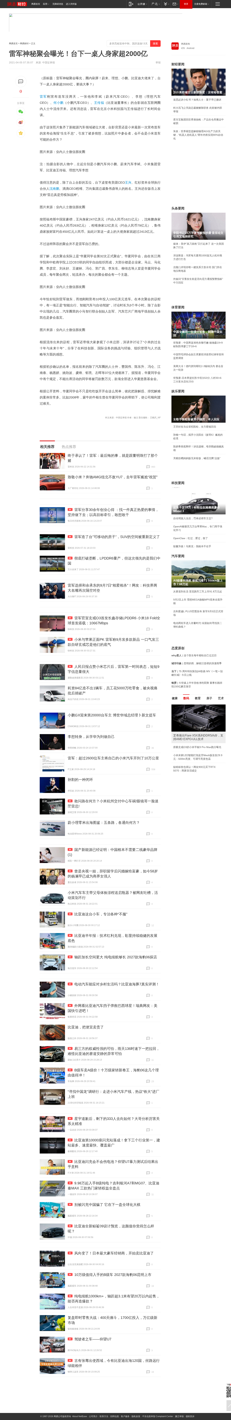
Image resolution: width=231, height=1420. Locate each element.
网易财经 (24, 43)
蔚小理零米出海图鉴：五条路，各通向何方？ (104, 823)
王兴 (128, 182)
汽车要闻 (177, 556)
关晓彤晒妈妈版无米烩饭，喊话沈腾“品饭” (197, 458)
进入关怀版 (71, 4)
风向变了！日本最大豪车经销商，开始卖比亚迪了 (114, 1253)
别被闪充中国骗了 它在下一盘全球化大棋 (107, 1205)
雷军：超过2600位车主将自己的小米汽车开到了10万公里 (113, 758)
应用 (45, 4)
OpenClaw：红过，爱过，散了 (190, 538)
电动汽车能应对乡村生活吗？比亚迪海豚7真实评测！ (116, 984)
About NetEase (79, 1416)
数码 (186, 698)
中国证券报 (48, 62)
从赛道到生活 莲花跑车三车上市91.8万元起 (197, 591)
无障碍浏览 (57, 4)
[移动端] (131, 4)
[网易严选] (155, 4)
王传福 (99, 103)
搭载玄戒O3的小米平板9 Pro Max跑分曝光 (197, 747)
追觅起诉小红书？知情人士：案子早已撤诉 (197, 99)
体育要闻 (177, 307)
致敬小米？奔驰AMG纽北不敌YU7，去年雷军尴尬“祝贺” (113, 477)
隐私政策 (136, 1416)
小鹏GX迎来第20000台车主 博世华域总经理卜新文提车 (112, 715)
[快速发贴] (21, 81)
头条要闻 (177, 208)
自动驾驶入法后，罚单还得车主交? (193, 518)
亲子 (209, 698)
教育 (198, 698)
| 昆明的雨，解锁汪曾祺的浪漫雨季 (196, 663)
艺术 (221, 698)
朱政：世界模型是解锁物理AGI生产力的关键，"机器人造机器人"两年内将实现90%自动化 (198, 135)
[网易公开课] (142, 4)
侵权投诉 (190, 1416)
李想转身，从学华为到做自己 (91, 737)
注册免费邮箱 (200, 4)
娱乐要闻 (177, 391)
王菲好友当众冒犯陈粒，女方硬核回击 (194, 426)
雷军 (43, 96)
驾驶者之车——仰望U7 (92, 1339)
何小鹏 (58, 103)
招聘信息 (114, 1416)
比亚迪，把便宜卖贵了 (86, 1027)
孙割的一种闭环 (80, 780)
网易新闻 (185, 44)
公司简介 (93, 1416)
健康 (175, 698)
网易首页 (35, 4)
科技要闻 (177, 483)
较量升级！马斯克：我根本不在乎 (192, 546)
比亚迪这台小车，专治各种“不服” (100, 914)
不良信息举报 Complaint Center (157, 1416)
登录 (186, 4)
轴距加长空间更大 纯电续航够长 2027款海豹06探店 (115, 957)
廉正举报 (179, 1416)
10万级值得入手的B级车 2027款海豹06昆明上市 (112, 1275)
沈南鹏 (54, 188)
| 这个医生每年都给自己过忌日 (194, 655)
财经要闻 (177, 64)
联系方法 (104, 1416)
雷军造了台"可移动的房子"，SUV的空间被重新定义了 (117, 537)
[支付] (166, 4)
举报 (158, 62)
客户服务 (125, 1416)
